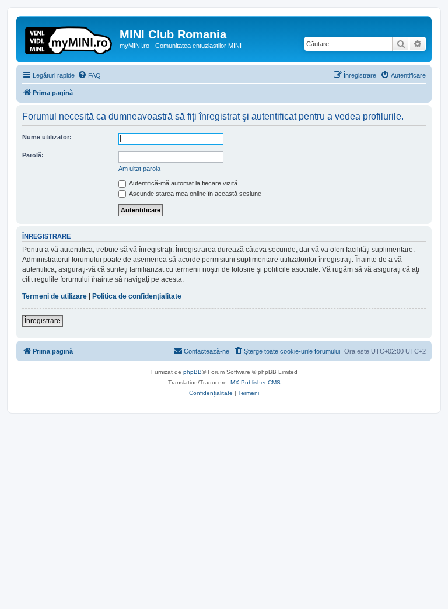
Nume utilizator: (47, 137)
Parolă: (33, 155)
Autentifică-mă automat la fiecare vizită (182, 183)
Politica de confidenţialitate (136, 296)
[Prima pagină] (69, 38)
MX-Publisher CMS (255, 382)
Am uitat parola (139, 168)
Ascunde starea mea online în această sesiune (194, 193)
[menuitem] (89, 75)
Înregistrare (42, 321)
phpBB (192, 372)
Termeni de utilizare (54, 296)
